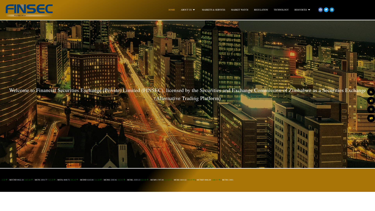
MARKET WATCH (239, 9)
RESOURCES (301, 9)
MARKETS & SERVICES (213, 9)
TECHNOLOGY (281, 9)
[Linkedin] (331, 9)
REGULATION (261, 9)
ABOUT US (186, 9)
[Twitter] (326, 9)
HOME (172, 9)
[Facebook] (320, 9)
